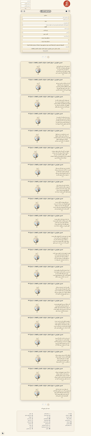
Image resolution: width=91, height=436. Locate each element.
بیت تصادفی (68, 415)
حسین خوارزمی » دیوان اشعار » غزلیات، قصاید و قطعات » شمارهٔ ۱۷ (45, 131)
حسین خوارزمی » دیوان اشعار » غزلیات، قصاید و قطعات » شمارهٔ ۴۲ (45, 250)
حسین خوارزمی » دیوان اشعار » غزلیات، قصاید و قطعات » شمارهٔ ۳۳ (45, 165)
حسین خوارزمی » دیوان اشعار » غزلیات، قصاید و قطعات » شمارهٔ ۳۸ (45, 182)
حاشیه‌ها (68, 422)
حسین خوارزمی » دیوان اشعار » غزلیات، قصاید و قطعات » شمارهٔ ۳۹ (45, 199)
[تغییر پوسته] (2, 433)
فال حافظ (68, 418)
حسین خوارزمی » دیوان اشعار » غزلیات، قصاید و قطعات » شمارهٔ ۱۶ (45, 114)
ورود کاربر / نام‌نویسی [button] (46, 11)
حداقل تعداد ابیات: (45, 38)
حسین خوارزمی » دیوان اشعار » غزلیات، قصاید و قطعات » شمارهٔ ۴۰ (45, 216)
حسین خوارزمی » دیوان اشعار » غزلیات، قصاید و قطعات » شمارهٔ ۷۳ (45, 335)
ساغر (48, 417)
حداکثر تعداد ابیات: (45, 41)
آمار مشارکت (29, 422)
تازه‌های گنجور (67, 425)
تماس (30, 427)
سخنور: (45, 15)
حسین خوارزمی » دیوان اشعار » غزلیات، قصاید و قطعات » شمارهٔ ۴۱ (45, 233)
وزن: (45, 21)
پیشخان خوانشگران (45, 425)
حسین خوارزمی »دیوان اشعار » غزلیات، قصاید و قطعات (42, 49)
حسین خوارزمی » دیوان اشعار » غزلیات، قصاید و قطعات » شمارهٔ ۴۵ (45, 267)
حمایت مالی (29, 418)
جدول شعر (68, 417)
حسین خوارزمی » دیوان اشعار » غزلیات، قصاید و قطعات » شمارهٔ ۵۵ (45, 318)
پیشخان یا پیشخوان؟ (45, 427)
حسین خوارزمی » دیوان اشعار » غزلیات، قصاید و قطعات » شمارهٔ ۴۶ (45, 284)
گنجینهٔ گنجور (46, 420)
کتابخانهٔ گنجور (46, 418)
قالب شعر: (45, 34)
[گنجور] (67, 3)
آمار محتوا (30, 420)
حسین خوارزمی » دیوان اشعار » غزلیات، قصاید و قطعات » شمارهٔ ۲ (45, 80)
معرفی (30, 413)
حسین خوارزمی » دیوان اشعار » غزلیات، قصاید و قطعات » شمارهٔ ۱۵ (45, 97)
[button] (69, 11)
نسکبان (47, 428)
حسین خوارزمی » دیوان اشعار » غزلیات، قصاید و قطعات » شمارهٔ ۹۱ (45, 369)
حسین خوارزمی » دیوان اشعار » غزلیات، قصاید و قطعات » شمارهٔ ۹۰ (45, 352)
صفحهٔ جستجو (36, 45)
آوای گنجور (47, 423)
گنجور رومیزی (46, 415)
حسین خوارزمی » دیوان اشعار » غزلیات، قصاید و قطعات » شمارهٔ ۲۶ (45, 148)
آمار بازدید (30, 423)
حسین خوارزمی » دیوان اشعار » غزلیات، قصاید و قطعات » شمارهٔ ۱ (45, 63)
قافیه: (45, 27)
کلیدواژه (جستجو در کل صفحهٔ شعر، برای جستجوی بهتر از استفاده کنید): (45, 45)
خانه (69, 413)
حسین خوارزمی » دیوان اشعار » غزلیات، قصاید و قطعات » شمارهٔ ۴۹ (45, 301)
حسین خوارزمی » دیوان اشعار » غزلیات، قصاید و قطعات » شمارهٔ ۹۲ (45, 386)
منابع (31, 425)
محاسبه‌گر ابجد (46, 422)
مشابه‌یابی (68, 423)
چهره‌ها (30, 417)
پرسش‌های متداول (28, 415)
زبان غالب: (45, 30)
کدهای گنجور (46, 413)
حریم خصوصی (29, 428)
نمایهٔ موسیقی (67, 420)
